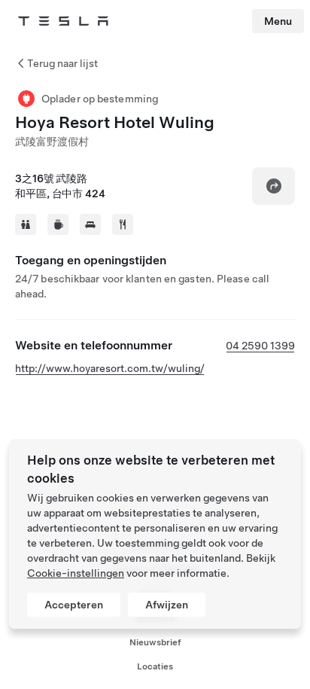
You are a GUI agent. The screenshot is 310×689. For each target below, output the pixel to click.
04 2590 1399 (260, 346)
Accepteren (73, 605)
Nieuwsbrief (155, 642)
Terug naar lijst (62, 63)
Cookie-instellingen (75, 573)
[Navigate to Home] (63, 21)
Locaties (155, 666)
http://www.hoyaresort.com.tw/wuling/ (110, 368)
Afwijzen (166, 605)
